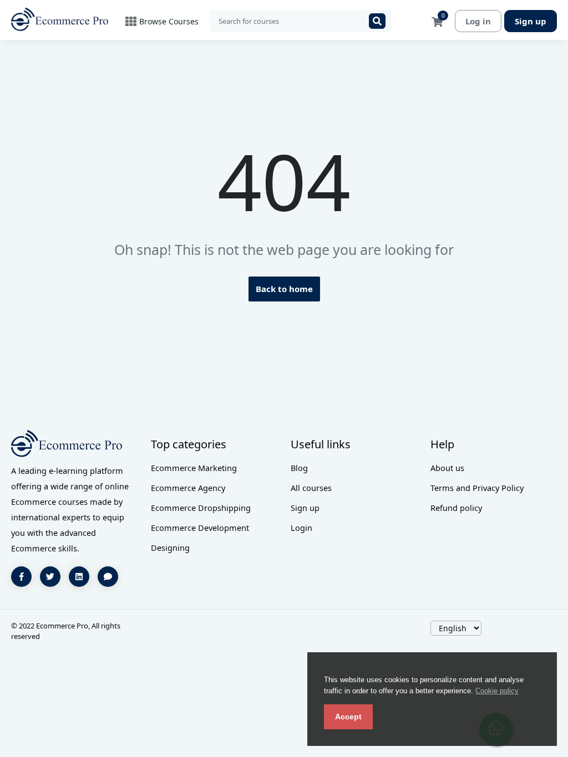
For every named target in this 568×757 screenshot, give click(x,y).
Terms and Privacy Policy (477, 487)
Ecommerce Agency (188, 487)
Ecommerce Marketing (194, 467)
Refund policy (456, 507)
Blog (299, 467)
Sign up (530, 21)
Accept (348, 716)
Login (301, 527)
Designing (170, 547)
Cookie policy (497, 691)
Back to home (284, 288)
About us (447, 467)
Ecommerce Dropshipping (201, 507)
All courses (311, 487)
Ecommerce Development (200, 527)
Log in (478, 21)
